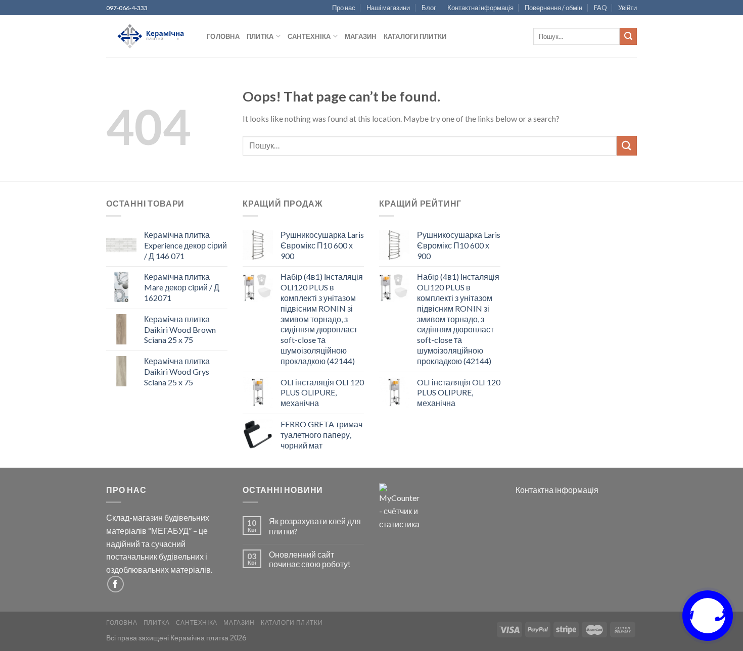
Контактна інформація (480, 8)
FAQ (600, 8)
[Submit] (628, 36)
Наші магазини (388, 8)
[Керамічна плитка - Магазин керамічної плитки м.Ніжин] (149, 36)
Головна (223, 36)
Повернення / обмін (553, 8)
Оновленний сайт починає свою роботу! (309, 559)
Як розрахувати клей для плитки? (315, 525)
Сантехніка (309, 36)
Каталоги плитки (415, 36)
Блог (429, 8)
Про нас (343, 8)
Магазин (361, 36)
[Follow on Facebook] (115, 584)
